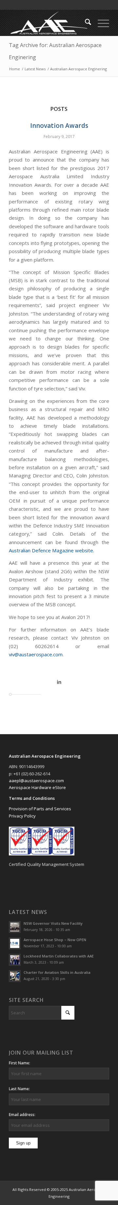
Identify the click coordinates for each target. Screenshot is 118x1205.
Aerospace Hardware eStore (37, 787)
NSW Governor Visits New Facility (53, 923)
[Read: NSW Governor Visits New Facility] (15, 927)
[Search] (84, 23)
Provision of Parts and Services (40, 809)
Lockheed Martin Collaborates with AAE (59, 956)
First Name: (19, 1063)
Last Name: (19, 1089)
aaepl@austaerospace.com (36, 780)
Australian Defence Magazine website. (51, 550)
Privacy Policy (22, 816)
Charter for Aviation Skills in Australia (57, 972)
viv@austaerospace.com (36, 654)
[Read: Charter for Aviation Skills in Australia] (15, 976)
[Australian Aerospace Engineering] (49, 23)
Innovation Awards (59, 125)
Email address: (22, 1114)
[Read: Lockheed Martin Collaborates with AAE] (15, 960)
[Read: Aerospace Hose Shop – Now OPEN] (15, 943)
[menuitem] (84, 23)
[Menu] (100, 23)
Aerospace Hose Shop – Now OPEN (55, 939)
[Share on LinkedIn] (59, 682)
